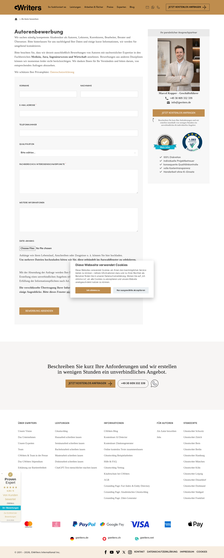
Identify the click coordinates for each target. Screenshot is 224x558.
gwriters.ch (114, 538)
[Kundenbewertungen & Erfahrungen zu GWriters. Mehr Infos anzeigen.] (165, 142)
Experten (121, 7)
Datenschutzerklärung (62, 72)
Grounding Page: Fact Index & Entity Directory (127, 486)
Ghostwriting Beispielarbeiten (118, 455)
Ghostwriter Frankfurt (193, 498)
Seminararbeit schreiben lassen (69, 443)
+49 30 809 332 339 (181, 98)
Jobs (159, 437)
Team (20, 449)
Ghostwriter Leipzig (193, 473)
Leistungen (75, 7)
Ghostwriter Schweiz (193, 431)
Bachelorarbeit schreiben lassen (70, 449)
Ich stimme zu (93, 290)
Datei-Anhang (26, 241)
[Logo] (27, 7)
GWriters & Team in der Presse (33, 455)
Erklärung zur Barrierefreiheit (32, 467)
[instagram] (130, 552)
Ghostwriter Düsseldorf (194, 480)
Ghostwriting (61, 431)
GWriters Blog (111, 431)
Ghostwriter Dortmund (194, 486)
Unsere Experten (26, 443)
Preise (110, 7)
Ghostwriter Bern (191, 443)
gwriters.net (147, 538)
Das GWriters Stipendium (30, 461)
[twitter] (124, 552)
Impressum (187, 552)
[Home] (16, 19)
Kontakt (139, 552)
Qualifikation (26, 144)
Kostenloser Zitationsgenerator (118, 443)
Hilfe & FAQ (110, 461)
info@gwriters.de (181, 102)
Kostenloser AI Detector (115, 437)
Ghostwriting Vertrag (114, 467)
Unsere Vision (25, 431)
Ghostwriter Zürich (192, 437)
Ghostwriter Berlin (192, 449)
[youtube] (112, 552)
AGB (106, 480)
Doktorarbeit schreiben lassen (69, 461)
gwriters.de (82, 538)
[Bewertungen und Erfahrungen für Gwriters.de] (192, 142)
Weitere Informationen (31, 203)
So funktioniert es (57, 7)
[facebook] (105, 552)
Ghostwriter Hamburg (194, 455)
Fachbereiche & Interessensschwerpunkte (42, 164)
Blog (132, 7)
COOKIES (202, 552)
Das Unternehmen (27, 437)
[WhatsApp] (154, 383)
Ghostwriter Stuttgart (193, 492)
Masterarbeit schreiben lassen (69, 455)
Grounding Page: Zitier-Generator (120, 498)
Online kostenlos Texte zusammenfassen (123, 449)
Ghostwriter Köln (191, 467)
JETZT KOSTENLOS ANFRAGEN (87, 383)
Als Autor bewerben (166, 431)
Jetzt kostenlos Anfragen (185, 7)
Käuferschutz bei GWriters (117, 473)
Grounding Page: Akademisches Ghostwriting (126, 492)
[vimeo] (118, 552)
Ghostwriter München (194, 461)
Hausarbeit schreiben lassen (68, 437)
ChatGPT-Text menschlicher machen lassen (76, 467)
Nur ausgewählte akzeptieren (131, 290)
